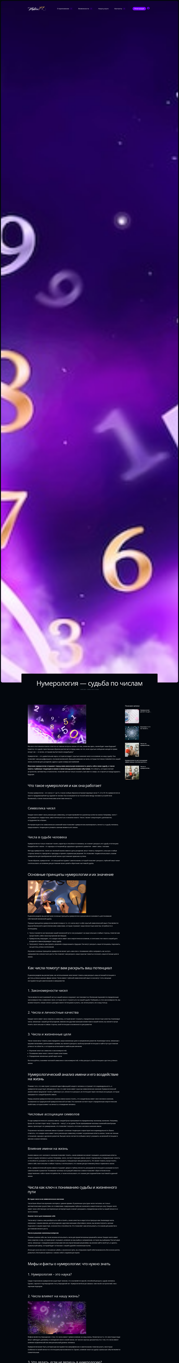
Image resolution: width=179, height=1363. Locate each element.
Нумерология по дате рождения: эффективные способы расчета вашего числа (136, 761)
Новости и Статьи (93, 689)
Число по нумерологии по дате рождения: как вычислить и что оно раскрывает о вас (145, 744)
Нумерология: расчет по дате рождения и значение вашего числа (145, 711)
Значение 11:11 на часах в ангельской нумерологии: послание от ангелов (145, 727)
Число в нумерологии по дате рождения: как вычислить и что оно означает (145, 767)
